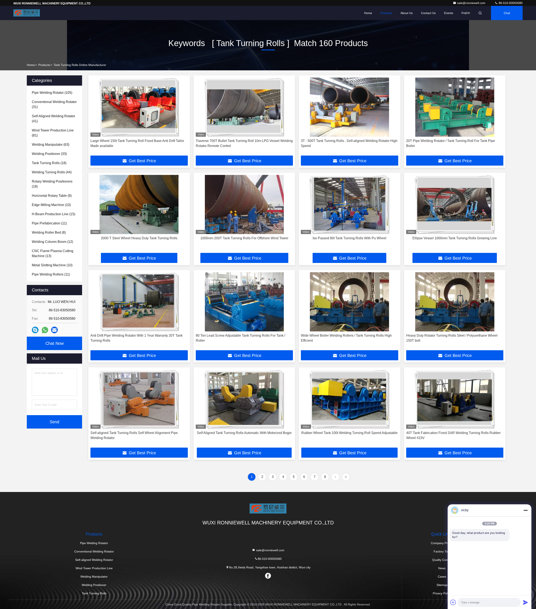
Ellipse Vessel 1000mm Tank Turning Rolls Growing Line (454, 238)
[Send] (525, 602)
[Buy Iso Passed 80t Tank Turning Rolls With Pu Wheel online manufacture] (349, 204)
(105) (52, 92)
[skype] (35, 330)
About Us (407, 13)
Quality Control (442, 559)
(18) (49, 163)
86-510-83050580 (510, 3)
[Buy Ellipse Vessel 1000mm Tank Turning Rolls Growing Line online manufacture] (455, 204)
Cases (442, 576)
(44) (52, 172)
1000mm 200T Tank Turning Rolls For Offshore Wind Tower (244, 238)
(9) (52, 195)
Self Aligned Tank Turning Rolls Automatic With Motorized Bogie (244, 433)
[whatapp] (45, 330)
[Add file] (453, 602)
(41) (53, 118)
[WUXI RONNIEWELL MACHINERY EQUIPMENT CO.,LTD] (26, 13)
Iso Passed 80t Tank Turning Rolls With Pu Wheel (349, 238)
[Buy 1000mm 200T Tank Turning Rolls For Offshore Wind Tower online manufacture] (244, 204)
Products (386, 13)
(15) (53, 214)
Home (368, 13)
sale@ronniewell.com (471, 3)
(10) (51, 205)
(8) (49, 232)
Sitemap (442, 585)
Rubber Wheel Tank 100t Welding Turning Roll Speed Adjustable (349, 433)
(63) (50, 144)
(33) (49, 154)
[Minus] (525, 510)
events (448, 13)
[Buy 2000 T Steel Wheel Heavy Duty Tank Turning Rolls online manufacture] (139, 204)
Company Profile (442, 543)
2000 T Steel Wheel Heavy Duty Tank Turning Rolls (139, 238)
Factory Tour (442, 551)
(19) (52, 184)
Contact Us (428, 13)
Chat (507, 13)
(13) (52, 253)
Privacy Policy (442, 593)
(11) (49, 223)
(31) (54, 104)
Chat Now (54, 343)
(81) (53, 133)
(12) (52, 241)
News (442, 568)
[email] (54, 330)
